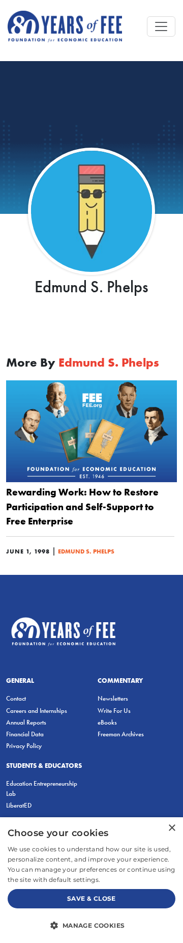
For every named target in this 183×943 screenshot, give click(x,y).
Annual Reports (26, 722)
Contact (16, 698)
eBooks (107, 722)
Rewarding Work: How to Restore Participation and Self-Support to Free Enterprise (82, 507)
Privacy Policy (24, 746)
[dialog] (91, 880)
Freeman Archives (121, 734)
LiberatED (19, 805)
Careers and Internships (36, 710)
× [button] (171, 828)
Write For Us (114, 710)
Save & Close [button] (91, 898)
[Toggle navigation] (161, 26)
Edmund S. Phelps (86, 551)
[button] (91, 925)
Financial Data (25, 734)
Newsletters (113, 698)
